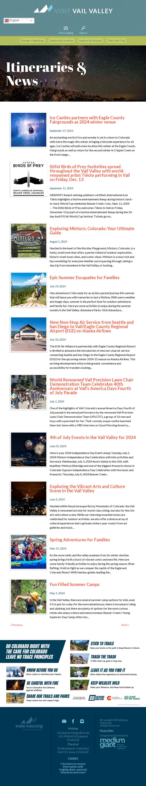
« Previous (16, 624)
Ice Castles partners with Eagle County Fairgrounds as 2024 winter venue (87, 119)
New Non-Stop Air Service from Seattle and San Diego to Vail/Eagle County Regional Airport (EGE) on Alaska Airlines (92, 326)
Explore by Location (62, 40)
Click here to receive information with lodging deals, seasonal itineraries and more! (73, 768)
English (14, 20)
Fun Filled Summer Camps (75, 584)
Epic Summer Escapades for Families (84, 277)
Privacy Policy (107, 730)
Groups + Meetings (32, 40)
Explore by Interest (90, 40)
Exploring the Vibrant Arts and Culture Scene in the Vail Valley (87, 488)
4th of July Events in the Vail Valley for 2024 (93, 437)
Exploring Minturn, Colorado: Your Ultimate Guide (92, 230)
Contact (73, 758)
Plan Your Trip (116, 40)
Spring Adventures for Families (80, 539)
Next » (125, 624)
